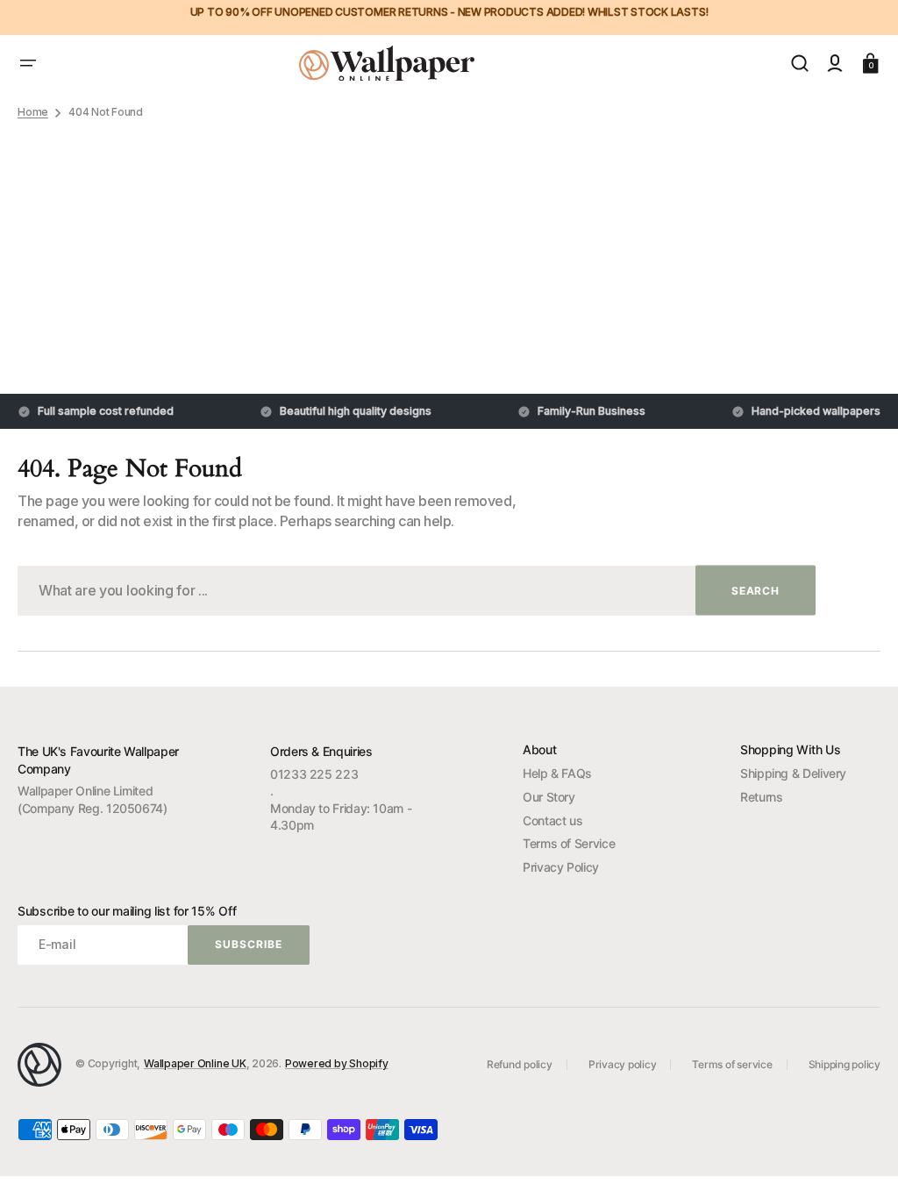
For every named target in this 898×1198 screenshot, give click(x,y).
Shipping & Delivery (793, 773)
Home (33, 111)
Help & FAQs (557, 773)
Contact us (552, 820)
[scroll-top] (860, 1160)
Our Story (549, 796)
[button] (28, 63)
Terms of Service (569, 843)
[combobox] (417, 591)
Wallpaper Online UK (195, 1063)
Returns (761, 796)
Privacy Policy (561, 866)
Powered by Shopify (336, 1063)
